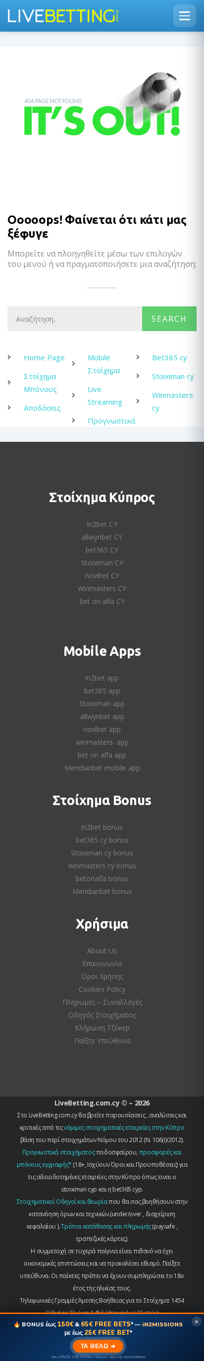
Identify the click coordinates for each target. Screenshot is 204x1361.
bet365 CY (102, 549)
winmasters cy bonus (102, 865)
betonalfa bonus (102, 878)
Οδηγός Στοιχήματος (102, 1015)
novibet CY (102, 575)
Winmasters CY (102, 588)
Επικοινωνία (102, 963)
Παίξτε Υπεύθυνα (102, 1040)
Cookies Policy (102, 989)
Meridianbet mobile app (102, 767)
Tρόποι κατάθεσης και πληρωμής (106, 1226)
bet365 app (102, 690)
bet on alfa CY (102, 601)
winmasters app (102, 742)
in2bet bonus (102, 827)
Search (169, 318)
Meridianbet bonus (102, 891)
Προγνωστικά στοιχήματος (58, 1152)
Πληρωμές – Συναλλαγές (102, 1002)
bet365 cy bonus (102, 840)
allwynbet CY (102, 537)
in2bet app (102, 677)
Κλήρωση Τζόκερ (102, 1027)
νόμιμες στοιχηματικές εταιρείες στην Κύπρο (124, 1127)
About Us (102, 950)
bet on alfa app (102, 755)
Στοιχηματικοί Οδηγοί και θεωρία (62, 1201)
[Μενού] (184, 15)
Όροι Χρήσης (102, 976)
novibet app (102, 729)
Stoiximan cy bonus (102, 852)
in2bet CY (102, 524)
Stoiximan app (102, 703)
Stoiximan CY (102, 562)
